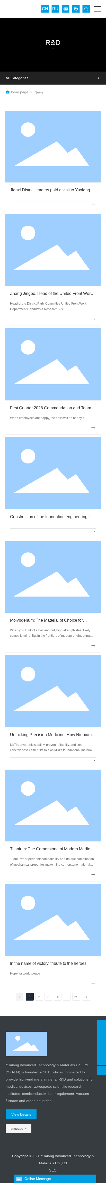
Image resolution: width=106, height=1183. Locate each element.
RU (55, 9)
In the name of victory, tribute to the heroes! (48, 963)
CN (45, 9)
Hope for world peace (25, 973)
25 (76, 997)
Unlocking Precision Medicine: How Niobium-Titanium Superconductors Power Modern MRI (52, 737)
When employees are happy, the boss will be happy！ (47, 418)
